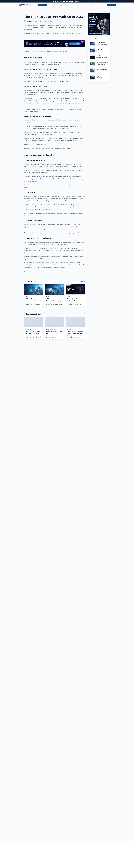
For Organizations (68, 5)
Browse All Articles (30, 271)
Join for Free (111, 5)
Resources (86, 5)
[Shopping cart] (99, 5)
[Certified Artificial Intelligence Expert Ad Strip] (54, 43)
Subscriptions (78, 5)
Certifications (42, 5)
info (29, 9)
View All (83, 281)
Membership (59, 5)
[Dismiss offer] (109, 1)
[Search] (92, 5)
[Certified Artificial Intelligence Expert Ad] (99, 24)
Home (25, 9)
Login (104, 5)
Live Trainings (51, 5)
